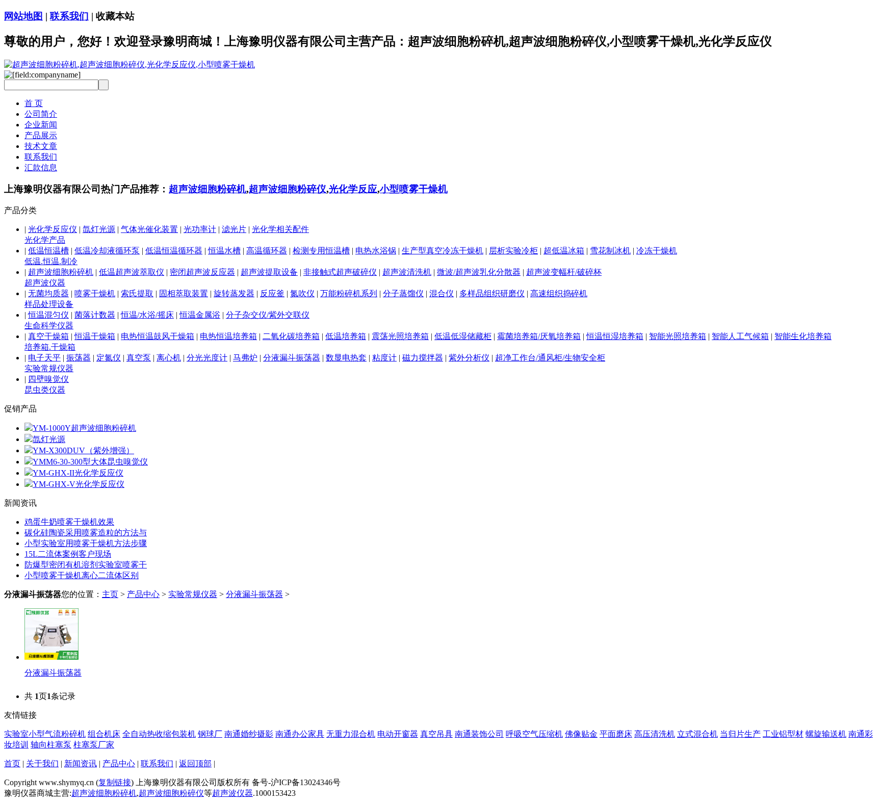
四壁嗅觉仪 (48, 379)
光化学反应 (353, 189)
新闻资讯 (80, 763)
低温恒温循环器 (173, 250)
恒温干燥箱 (94, 336)
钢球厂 (210, 734)
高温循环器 (266, 250)
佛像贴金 (581, 734)
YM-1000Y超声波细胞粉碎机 (84, 428)
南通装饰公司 (479, 734)
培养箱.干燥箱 (49, 347)
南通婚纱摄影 (248, 734)
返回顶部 (195, 763)
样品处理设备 (48, 304)
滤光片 (234, 229)
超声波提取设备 (269, 272)
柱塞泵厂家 (93, 744)
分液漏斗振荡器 (291, 357)
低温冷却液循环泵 (107, 250)
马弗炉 (245, 357)
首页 (12, 763)
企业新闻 (40, 124)
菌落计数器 (94, 314)
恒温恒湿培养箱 (614, 336)
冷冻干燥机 (656, 250)
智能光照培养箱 (677, 336)
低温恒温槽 (48, 250)
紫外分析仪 (469, 357)
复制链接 (114, 782)
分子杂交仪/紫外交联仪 (267, 314)
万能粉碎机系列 (348, 293)
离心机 (169, 357)
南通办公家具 (299, 734)
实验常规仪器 (48, 368)
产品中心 (143, 594)
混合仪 (441, 293)
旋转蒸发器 (234, 293)
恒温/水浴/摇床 (147, 314)
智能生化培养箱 (803, 336)
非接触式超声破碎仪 (340, 272)
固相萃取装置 (183, 293)
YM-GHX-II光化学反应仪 (78, 473)
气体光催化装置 (149, 229)
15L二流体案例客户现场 (67, 554)
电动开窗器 (397, 734)
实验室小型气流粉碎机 (45, 734)
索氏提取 (137, 293)
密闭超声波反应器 (202, 272)
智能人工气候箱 (740, 336)
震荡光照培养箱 (400, 336)
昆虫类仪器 (44, 389)
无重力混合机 (350, 734)
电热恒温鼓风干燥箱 (157, 336)
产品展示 (40, 135)
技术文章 (40, 146)
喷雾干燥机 (94, 293)
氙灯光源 (99, 229)
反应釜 (272, 293)
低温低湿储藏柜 (462, 336)
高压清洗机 (654, 734)
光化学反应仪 (52, 229)
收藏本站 (115, 16)
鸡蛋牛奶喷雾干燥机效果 (69, 521)
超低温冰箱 (563, 250)
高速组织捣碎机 (558, 293)
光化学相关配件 (280, 229)
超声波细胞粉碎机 (207, 189)
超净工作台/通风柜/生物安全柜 (550, 357)
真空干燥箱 (48, 336)
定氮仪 (108, 357)
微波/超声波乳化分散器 (479, 272)
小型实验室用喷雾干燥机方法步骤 (85, 543)
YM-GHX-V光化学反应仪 (78, 484)
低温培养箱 (345, 336)
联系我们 (69, 16)
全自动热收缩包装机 (159, 734)
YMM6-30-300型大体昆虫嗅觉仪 (90, 461)
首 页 (33, 103)
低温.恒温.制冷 (50, 261)
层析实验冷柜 (513, 250)
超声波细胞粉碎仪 (287, 189)
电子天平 (44, 357)
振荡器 (78, 357)
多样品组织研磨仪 (492, 293)
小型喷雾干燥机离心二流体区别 (81, 575)
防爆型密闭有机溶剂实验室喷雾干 (85, 564)
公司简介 (40, 114)
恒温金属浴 (199, 314)
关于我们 (42, 763)
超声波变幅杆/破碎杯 (564, 272)
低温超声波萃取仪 (131, 272)
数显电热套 (346, 357)
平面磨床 (616, 734)
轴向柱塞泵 (51, 744)
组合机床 (104, 734)
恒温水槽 (224, 250)
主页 (110, 594)
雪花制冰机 (610, 250)
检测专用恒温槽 (321, 250)
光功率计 (200, 229)
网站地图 (23, 16)
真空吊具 (436, 734)
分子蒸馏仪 (403, 293)
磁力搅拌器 (422, 357)
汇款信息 (40, 167)
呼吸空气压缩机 (534, 734)
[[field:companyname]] (129, 64)
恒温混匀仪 (48, 314)
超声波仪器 (44, 282)
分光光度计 (207, 357)
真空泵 (138, 357)
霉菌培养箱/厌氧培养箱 (539, 336)
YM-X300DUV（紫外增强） (83, 450)
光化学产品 (44, 240)
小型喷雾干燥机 (414, 189)
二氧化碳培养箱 (291, 336)
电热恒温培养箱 (228, 336)
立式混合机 (697, 734)
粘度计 (384, 357)
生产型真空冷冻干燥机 (442, 250)
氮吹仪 (302, 293)
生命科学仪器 (48, 325)
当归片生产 (740, 734)
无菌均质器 (48, 293)
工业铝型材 (783, 734)
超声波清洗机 (406, 272)
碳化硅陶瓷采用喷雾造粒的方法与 (85, 532)
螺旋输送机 (826, 734)
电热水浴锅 (375, 250)
